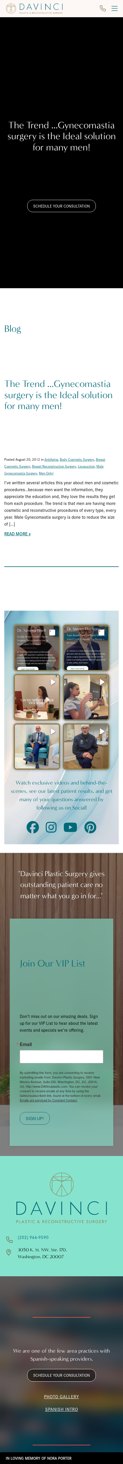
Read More (15, 533)
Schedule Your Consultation (61, 206)
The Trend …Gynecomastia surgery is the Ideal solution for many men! (58, 395)
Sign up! (35, 1118)
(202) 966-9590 (33, 1237)
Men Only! (46, 472)
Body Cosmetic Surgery (77, 459)
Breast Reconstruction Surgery (54, 466)
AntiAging (51, 459)
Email (26, 1044)
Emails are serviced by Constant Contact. (49, 1100)
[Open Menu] (114, 8)
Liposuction (86, 466)
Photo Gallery (61, 1396)
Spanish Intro (61, 1409)
